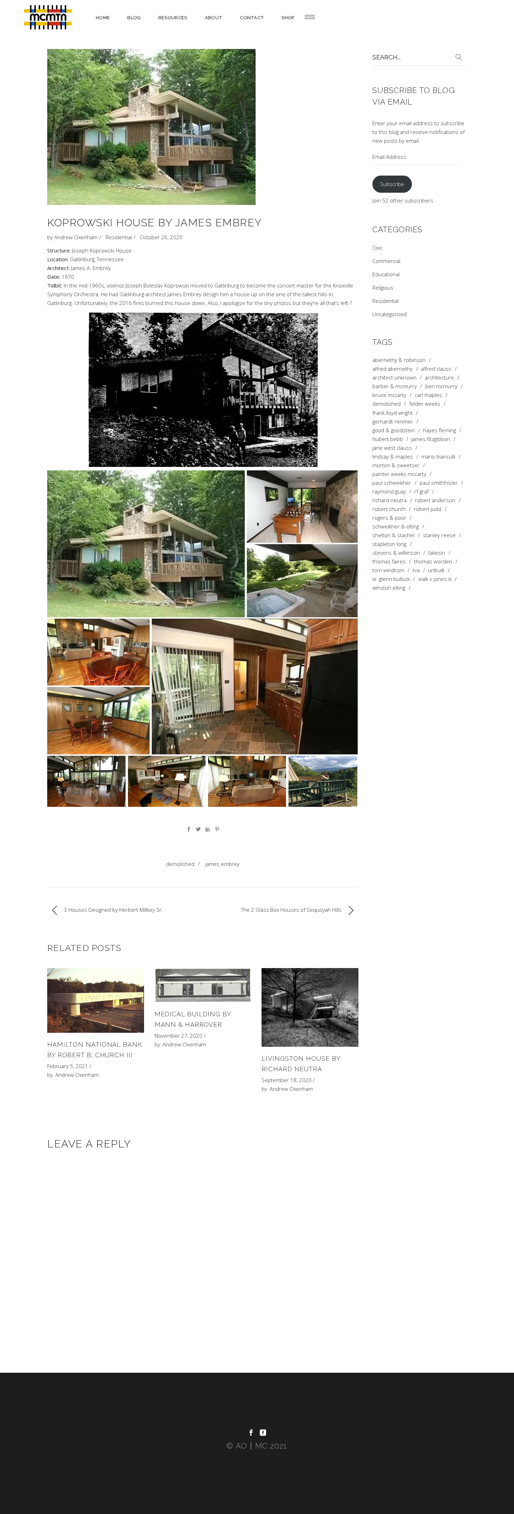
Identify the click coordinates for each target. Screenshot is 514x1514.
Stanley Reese (439, 535)
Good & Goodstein (393, 430)
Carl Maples (428, 395)
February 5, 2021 (67, 1065)
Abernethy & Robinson (399, 360)
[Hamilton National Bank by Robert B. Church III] (95, 1000)
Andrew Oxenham (76, 237)
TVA (416, 570)
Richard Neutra (389, 500)
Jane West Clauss (392, 447)
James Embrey (222, 863)
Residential (119, 237)
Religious (382, 287)
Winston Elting (388, 587)
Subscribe (392, 183)
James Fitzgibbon (430, 439)
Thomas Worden (433, 561)
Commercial (386, 260)
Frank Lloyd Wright (392, 412)
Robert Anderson (435, 500)
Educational (386, 274)
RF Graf (421, 491)
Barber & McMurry (394, 386)
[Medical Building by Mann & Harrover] (203, 985)
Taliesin (436, 552)
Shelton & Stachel (393, 535)
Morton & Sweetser (396, 465)
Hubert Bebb (387, 439)
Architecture (439, 377)
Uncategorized (389, 314)
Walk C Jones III (434, 579)
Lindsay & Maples (392, 456)
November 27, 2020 (178, 1035)
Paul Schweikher (391, 482)
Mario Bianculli (438, 456)
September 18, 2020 (287, 1079)
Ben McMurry (441, 386)
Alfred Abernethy (392, 368)
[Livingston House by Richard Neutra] (310, 1007)
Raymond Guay (389, 491)
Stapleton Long (389, 544)
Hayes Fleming (439, 430)
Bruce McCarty (389, 395)
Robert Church (389, 509)
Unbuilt (436, 570)
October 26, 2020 (161, 237)
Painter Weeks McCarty (399, 474)
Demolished (180, 863)
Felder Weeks (424, 403)
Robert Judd (427, 509)
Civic (377, 247)
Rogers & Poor (389, 517)
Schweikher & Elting (395, 526)
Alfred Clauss (436, 368)
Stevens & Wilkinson (396, 552)
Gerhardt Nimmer (392, 421)
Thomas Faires (389, 561)
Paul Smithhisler (439, 482)
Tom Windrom (388, 570)
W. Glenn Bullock (391, 579)
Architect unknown (394, 377)
